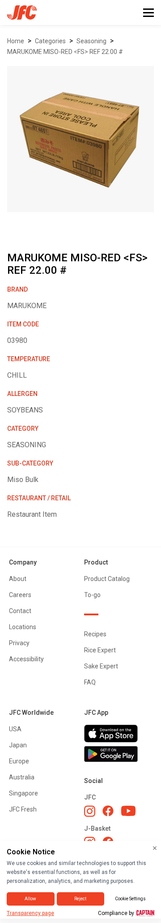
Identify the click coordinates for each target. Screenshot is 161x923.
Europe (19, 761)
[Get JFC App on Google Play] (118, 754)
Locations (22, 626)
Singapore (23, 793)
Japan (18, 745)
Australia (21, 777)
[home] (18, 12)
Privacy (19, 643)
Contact (20, 610)
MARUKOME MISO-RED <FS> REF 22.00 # (65, 51)
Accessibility (26, 659)
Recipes (95, 634)
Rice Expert (100, 650)
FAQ (90, 682)
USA (15, 729)
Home (15, 41)
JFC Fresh (23, 809)
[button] (148, 12)
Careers (20, 594)
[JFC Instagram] (89, 811)
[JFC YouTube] (128, 811)
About (17, 578)
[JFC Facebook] (108, 810)
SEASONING (91, 41)
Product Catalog (107, 578)
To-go (92, 594)
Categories (50, 41)
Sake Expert (101, 666)
